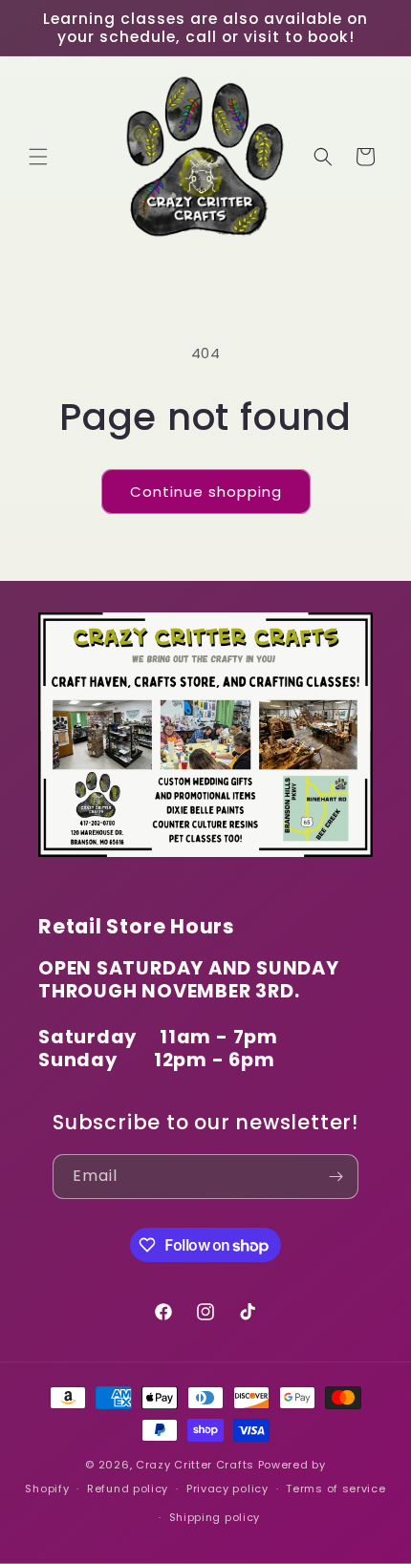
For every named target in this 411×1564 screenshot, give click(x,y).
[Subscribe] (336, 1176)
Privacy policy (227, 1488)
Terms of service (335, 1488)
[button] (38, 157)
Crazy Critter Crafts (195, 1464)
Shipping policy (215, 1517)
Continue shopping (206, 492)
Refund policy (127, 1488)
